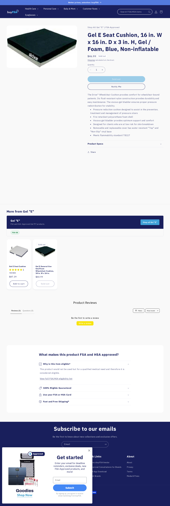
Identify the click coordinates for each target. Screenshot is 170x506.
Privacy (130, 467)
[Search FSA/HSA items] (149, 12)
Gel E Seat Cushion (17, 266)
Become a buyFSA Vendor (98, 462)
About (129, 462)
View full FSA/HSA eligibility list (56, 378)
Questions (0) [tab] (28, 311)
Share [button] (93, 152)
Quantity (91, 65)
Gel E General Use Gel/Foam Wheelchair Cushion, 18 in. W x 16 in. (45, 269)
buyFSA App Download (97, 471)
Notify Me (116, 86)
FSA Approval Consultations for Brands (104, 467)
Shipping (91, 60)
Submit (70, 488)
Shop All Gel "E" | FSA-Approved (103, 27)
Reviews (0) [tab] (16, 311)
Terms (129, 471)
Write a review (85, 323)
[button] (161, 12)
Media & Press (133, 476)
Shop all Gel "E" (150, 222)
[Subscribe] (105, 444)
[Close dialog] (89, 450)
